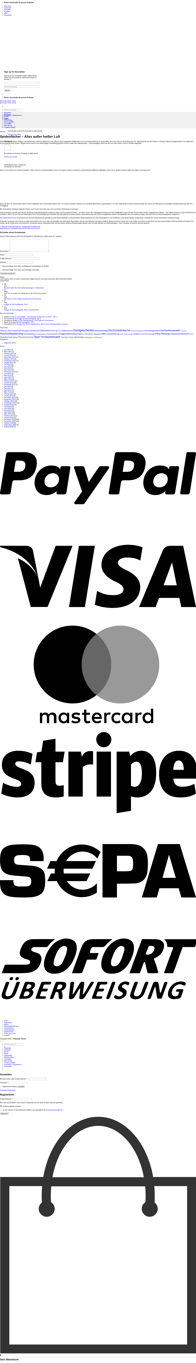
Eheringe (54, 331)
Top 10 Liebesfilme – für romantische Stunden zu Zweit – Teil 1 (34, 317)
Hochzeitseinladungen (137, 331)
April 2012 (8, 377)
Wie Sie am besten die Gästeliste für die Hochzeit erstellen (25, 293)
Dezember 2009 (10, 419)
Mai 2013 (7, 368)
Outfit (142, 334)
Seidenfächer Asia (9, 218)
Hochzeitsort (184, 330)
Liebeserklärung (112, 334)
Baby (6, 331)
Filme (59, 331)
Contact (7, 1035)
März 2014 (8, 351)
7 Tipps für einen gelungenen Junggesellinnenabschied (20, 226)
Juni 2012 (7, 373)
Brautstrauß (35, 331)
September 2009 (10, 425)
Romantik (184, 334)
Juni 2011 (7, 386)
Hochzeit (7, 114)
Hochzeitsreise (29, 334)
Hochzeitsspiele (41, 334)
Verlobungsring (97, 337)
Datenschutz (8, 1032)
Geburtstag (8, 120)
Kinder (6, 116)
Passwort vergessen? (8, 1090)
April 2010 (8, 412)
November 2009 (10, 421)
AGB (6, 1021)
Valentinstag (79, 337)
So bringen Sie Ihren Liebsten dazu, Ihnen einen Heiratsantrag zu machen (41, 324)
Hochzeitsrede (9, 318)
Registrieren (4, 1113)
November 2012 (10, 372)
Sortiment (7, 8)
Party (6, 118)
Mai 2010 (7, 410)
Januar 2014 (8, 355)
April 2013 (8, 370)
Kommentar (4, 251)
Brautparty (26, 331)
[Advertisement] (98, 187)
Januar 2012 (8, 383)
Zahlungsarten (9, 1030)
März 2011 (8, 392)
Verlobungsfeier (88, 337)
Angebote (7, 113)
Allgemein (2, 131)
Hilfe (5, 13)
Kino (83, 334)
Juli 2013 (7, 364)
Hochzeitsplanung (11, 333)
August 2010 (8, 405)
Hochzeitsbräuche (119, 330)
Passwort (4, 1083)
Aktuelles (7, 9)
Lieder (121, 334)
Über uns (7, 6)
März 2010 (8, 414)
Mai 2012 (7, 375)
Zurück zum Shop (14, 134)
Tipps (36, 336)
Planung (165, 333)
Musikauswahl (128, 334)
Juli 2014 (7, 350)
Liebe (103, 333)
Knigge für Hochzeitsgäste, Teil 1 (16, 310)
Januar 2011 (8, 395)
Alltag (2, 331)
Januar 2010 (8, 417)
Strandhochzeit (6, 337)
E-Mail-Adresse (6, 258)
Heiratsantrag (100, 330)
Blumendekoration (15, 331)
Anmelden (21, 1086)
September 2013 (10, 361)
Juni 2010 (7, 408)
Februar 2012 (9, 381)
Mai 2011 (7, 388)
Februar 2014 (9, 353)
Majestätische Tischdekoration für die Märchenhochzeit (20, 228)
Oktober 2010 (9, 401)
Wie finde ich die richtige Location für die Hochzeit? (22, 299)
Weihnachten (9, 1057)
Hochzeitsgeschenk (152, 331)
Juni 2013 (7, 366)
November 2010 (10, 399)
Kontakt (7, 11)
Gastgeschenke (83, 330)
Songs (191, 334)
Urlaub (70, 337)
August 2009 (8, 427)
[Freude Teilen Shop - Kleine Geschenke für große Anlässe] (8, 102)
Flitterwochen (67, 331)
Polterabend (175, 334)
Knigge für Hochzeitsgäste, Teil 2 (16, 304)
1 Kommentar (39, 288)
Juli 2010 (7, 406)
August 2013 (8, 362)
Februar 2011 (9, 394)
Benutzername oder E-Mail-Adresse (13, 1079)
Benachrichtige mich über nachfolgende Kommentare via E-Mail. (25, 266)
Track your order (10, 1033)
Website (3, 262)
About (6, 1024)
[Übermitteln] (5, 1046)
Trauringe (64, 337)
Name (2, 255)
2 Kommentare (33, 310)
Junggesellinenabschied (70, 334)
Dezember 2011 (10, 384)
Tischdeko (8, 124)
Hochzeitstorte (52, 334)
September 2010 (10, 403)
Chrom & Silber (9, 1063)
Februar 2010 (9, 416)
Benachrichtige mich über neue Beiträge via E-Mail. (21, 270)
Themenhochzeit (25, 337)
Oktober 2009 (9, 423)
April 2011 (7, 390)
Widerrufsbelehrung (11, 1026)
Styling (15, 337)
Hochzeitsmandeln (170, 330)
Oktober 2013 (9, 359)
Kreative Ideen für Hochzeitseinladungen (19, 288)
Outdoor (136, 334)
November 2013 (10, 357)
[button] (8, 15)
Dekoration (45, 330)
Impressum (8, 1022)
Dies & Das (8, 1061)
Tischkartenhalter (50, 336)
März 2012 (8, 379)
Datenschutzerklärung (54, 1110)
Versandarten (9, 1028)
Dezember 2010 (10, 397)
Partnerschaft (149, 334)
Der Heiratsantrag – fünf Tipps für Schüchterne (37, 320)
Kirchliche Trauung (92, 334)
